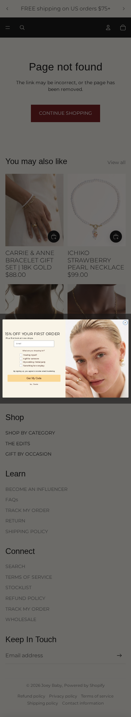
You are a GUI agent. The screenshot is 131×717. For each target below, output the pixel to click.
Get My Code (34, 378)
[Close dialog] (125, 322)
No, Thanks (34, 384)
